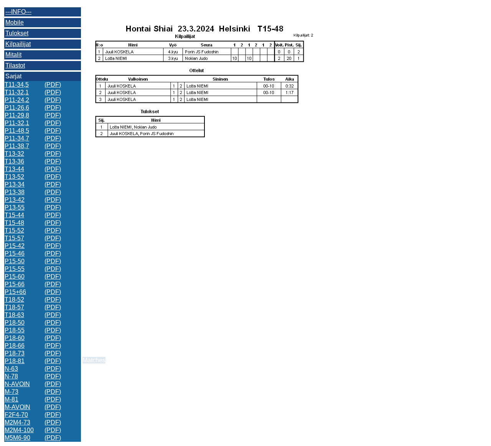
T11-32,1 (17, 92)
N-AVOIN (17, 384)
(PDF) (52, 84)
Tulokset (16, 33)
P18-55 (15, 330)
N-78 (11, 376)
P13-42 (15, 200)
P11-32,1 (17, 123)
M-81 (11, 399)
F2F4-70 (16, 414)
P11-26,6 (17, 107)
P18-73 (15, 353)
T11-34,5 (17, 84)
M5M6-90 (17, 437)
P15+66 (15, 292)
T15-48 (14, 223)
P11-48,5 (17, 130)
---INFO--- (18, 11)
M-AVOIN (17, 407)
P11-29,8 (17, 115)
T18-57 (14, 307)
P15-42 (15, 246)
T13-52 (14, 176)
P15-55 (15, 269)
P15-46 (15, 253)
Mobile (14, 22)
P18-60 (15, 338)
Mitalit (13, 54)
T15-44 (14, 215)
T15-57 (14, 238)
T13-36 (14, 161)
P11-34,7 (17, 138)
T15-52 (14, 230)
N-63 (11, 368)
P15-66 (15, 284)
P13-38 (15, 192)
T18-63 (14, 315)
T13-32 (14, 153)
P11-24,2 (17, 100)
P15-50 (15, 261)
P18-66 (15, 345)
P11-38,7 (17, 146)
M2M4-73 (17, 422)
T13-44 (14, 169)
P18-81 (15, 361)
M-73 (11, 391)
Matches (93, 360)
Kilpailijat (18, 44)
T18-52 (14, 299)
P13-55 (15, 207)
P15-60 (15, 276)
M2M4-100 (19, 430)
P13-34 (15, 184)
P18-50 (15, 322)
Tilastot (15, 65)
